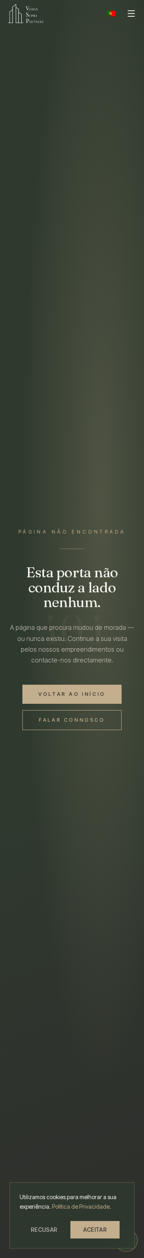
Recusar (44, 1229)
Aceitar (95, 1229)
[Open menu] (131, 13)
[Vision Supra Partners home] (25, 13)
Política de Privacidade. (81, 1206)
